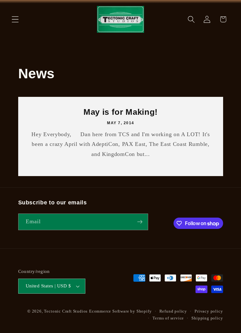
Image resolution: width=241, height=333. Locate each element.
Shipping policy (207, 318)
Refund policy (173, 311)
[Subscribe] (140, 222)
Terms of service (168, 318)
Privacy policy (209, 311)
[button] (15, 19)
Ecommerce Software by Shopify (120, 311)
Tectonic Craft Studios (66, 311)
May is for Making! (120, 112)
